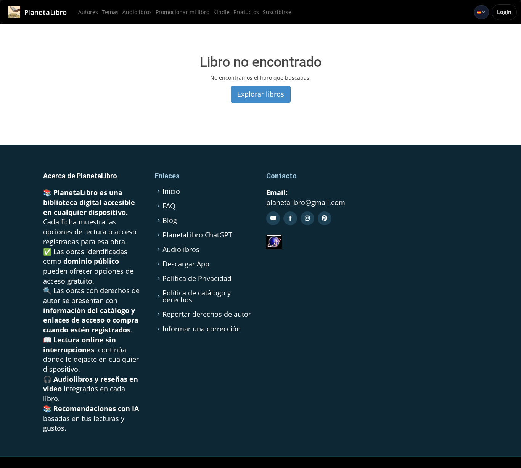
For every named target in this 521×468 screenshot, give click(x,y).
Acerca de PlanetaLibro (80, 176)
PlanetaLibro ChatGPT (197, 234)
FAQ (168, 205)
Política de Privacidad (197, 278)
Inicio (171, 191)
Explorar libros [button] (260, 93)
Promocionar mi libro (182, 12)
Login (504, 12)
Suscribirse (277, 12)
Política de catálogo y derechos (196, 296)
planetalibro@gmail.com (305, 202)
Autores (88, 12)
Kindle (221, 12)
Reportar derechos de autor (206, 314)
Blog (169, 220)
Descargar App (185, 263)
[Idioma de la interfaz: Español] (481, 12)
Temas (110, 12)
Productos (246, 12)
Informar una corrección (201, 328)
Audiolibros (137, 12)
